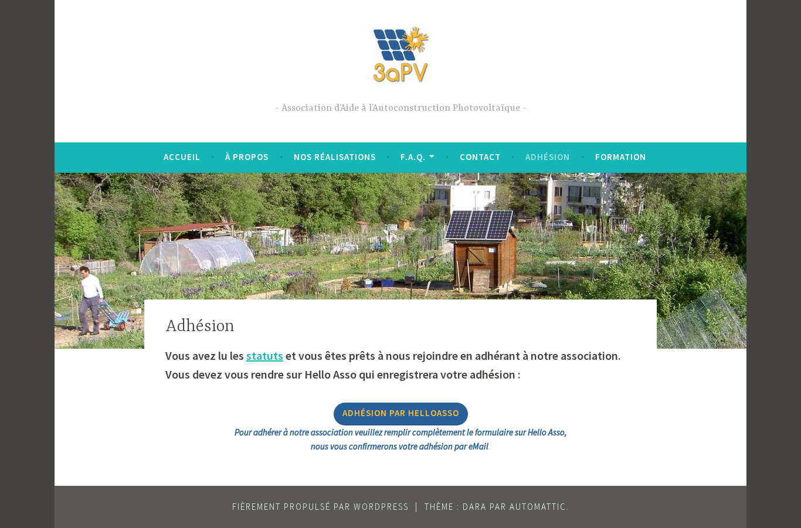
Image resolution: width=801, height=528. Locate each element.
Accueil (182, 156)
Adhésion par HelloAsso (400, 412)
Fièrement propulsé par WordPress (320, 506)
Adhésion (547, 156)
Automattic (538, 506)
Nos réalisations (335, 156)
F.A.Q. (413, 156)
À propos (247, 156)
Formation (620, 156)
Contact (480, 156)
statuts (264, 355)
